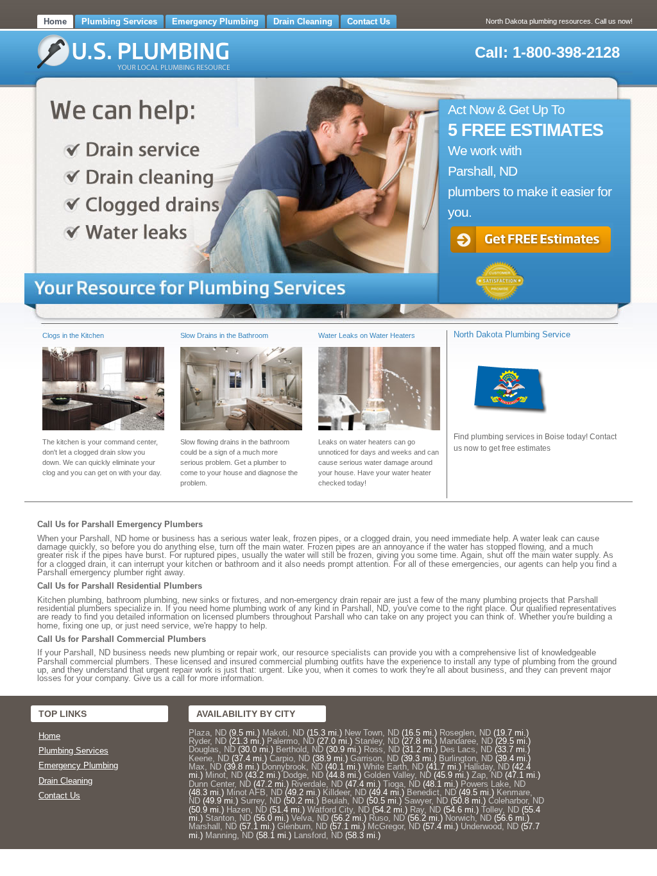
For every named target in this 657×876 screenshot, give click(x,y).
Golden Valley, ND (397, 775)
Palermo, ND (290, 741)
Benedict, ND (431, 792)
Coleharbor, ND (516, 800)
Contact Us (368, 21)
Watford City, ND (338, 809)
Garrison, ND (374, 758)
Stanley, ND (377, 741)
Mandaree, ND (466, 741)
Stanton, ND (228, 818)
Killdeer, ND (344, 792)
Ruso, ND (387, 818)
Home (55, 21)
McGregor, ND (394, 826)
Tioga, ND (401, 784)
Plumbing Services (119, 21)
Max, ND (205, 766)
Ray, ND (425, 809)
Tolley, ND (500, 809)
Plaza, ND (207, 732)
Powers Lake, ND (493, 784)
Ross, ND (382, 749)
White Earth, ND (393, 766)
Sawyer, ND (426, 800)
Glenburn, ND (302, 826)
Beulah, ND (342, 800)
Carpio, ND (289, 758)
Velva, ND (309, 818)
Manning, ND (229, 835)
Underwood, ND (489, 826)
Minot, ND (224, 775)
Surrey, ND (261, 800)
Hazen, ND (246, 809)
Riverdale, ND (317, 784)
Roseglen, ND (465, 732)
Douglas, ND (212, 749)
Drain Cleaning (302, 21)
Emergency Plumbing (215, 21)
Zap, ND (487, 775)
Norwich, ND (468, 818)
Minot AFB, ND (254, 792)
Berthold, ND (299, 749)
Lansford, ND (318, 835)
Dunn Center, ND (220, 784)
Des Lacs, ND (466, 749)
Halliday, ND (486, 766)
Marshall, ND (213, 826)
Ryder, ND (207, 741)
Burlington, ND (466, 758)
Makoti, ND (283, 732)
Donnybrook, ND (292, 766)
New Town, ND (372, 732)
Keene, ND (209, 758)
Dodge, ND (303, 775)
